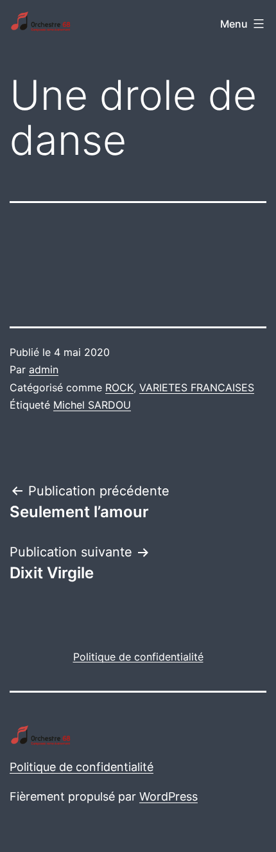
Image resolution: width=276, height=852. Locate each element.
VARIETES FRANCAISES (196, 387)
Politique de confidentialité (81, 767)
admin (43, 369)
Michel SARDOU (92, 404)
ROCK (119, 387)
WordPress (168, 796)
